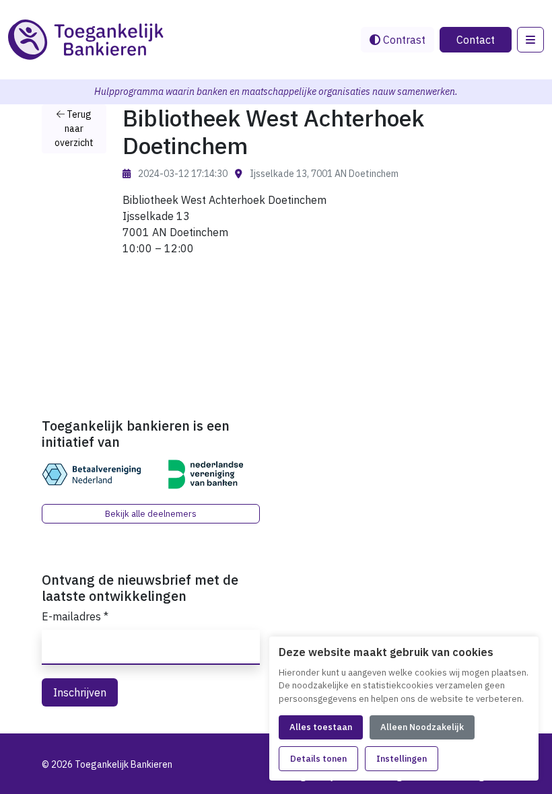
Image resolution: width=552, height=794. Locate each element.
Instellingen (401, 758)
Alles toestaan (320, 727)
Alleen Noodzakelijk (422, 727)
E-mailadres (75, 616)
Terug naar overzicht (74, 128)
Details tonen (318, 758)
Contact (475, 39)
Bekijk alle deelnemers (151, 513)
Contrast (402, 39)
